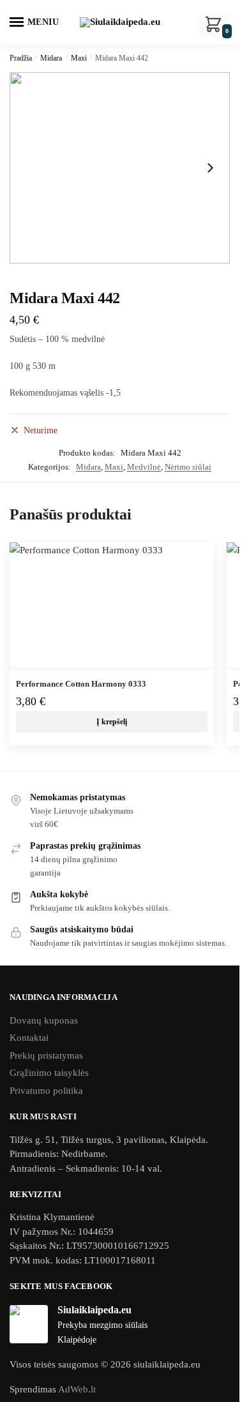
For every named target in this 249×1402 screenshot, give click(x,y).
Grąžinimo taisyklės (49, 1073)
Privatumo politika (46, 1090)
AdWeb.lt (77, 1389)
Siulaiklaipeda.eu (94, 1309)
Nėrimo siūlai (188, 467)
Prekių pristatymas (46, 1055)
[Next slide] (210, 167)
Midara (51, 58)
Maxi (79, 58)
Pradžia (21, 58)
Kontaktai (29, 1038)
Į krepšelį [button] (111, 721)
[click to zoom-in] (120, 168)
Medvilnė (144, 467)
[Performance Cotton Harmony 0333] (112, 606)
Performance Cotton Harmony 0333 (81, 684)
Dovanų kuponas (44, 1020)
